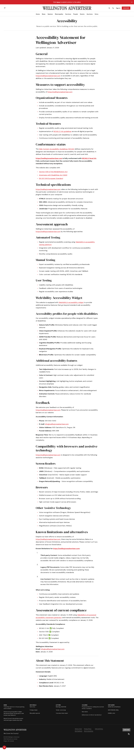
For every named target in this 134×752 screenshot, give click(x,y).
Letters (58, 705)
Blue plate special (35, 713)
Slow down (85, 711)
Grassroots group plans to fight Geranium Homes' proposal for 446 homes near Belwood (14, 713)
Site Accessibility (88, 731)
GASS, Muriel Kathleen (114, 707)
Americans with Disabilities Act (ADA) (53, 175)
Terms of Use (78, 729)
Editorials (33, 705)
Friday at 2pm (33, 710)
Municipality (59, 14)
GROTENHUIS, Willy (113, 710)
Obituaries (111, 705)
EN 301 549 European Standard (51, 178)
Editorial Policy (99, 729)
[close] (131, 2)
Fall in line (32, 707)
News (43, 14)
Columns (84, 705)
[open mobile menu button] (5, 8)
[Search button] (109, 8)
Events (82, 14)
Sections (68, 14)
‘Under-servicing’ (61, 710)
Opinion (50, 14)
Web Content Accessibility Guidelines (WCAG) (56, 149)
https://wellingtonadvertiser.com (48, 76)
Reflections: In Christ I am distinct (92, 715)
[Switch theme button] (113, 8)
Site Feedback (78, 731)
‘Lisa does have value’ (62, 713)
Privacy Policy (87, 729)
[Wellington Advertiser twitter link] (128, 734)
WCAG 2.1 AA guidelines (62, 131)
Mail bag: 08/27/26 (61, 707)
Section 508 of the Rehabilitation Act (53, 172)
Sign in (118, 8)
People (75, 14)
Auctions (90, 14)
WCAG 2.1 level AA (89, 158)
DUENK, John (111, 713)
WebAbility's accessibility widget (71, 302)
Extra (96, 14)
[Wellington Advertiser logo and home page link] (67, 8)
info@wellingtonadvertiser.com (57, 424)
